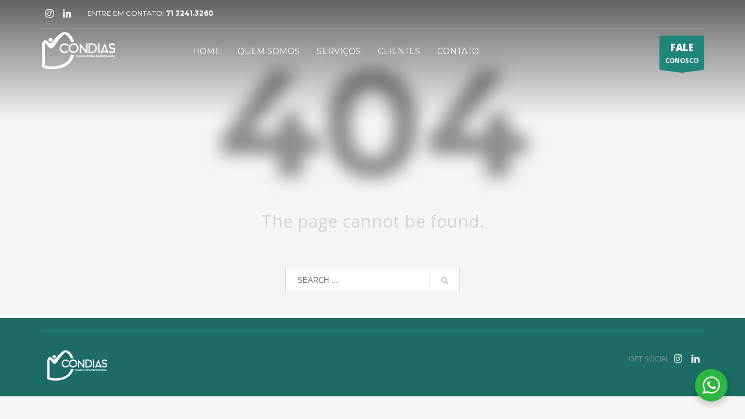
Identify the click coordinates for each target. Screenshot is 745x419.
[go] (445, 280)
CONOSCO (681, 53)
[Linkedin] (67, 13)
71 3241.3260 (190, 13)
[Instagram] (49, 13)
